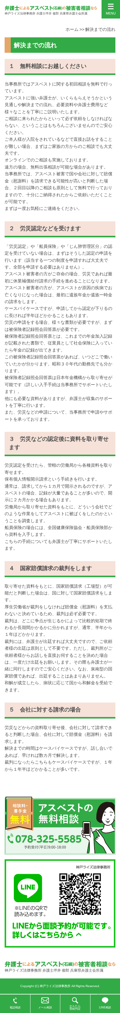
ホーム (72, 29)
